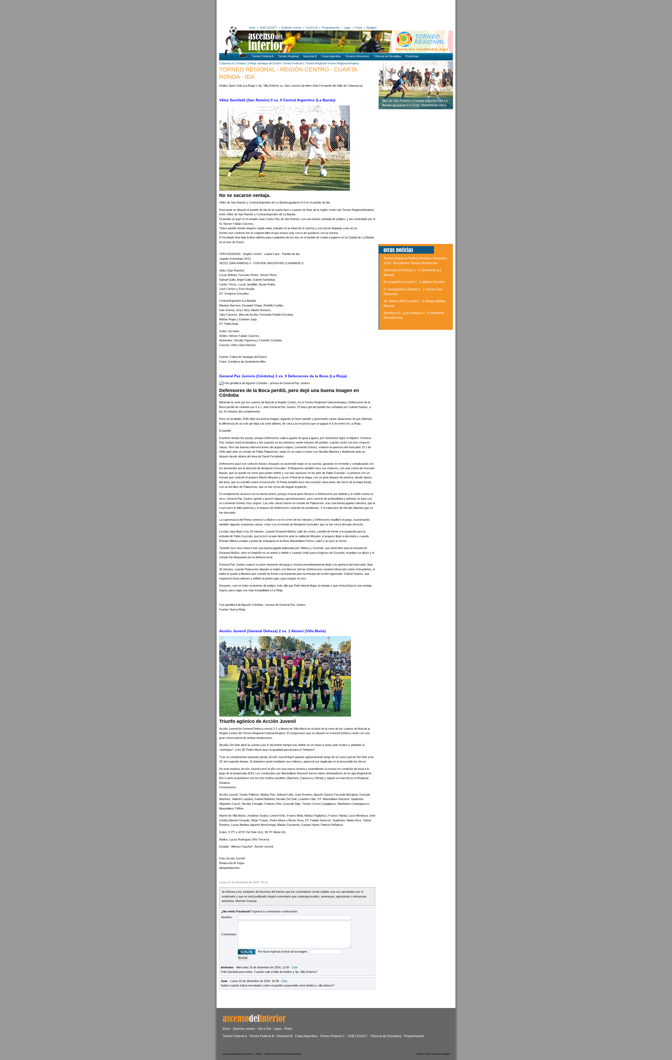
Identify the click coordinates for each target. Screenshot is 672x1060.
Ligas (347, 27)
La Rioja (251, 63)
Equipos (371, 27)
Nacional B (310, 56)
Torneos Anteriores (357, 56)
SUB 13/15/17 (268, 27)
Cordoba (239, 63)
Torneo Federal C (293, 63)
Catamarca (226, 63)
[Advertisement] (296, 12)
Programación (331, 27)
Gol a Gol (264, 1029)
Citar (295, 967)
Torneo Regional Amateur (343, 63)
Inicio (252, 27)
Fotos (358, 27)
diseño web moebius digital (433, 1053)
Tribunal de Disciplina (387, 56)
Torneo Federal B (261, 1036)
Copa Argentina (331, 56)
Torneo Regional (288, 56)
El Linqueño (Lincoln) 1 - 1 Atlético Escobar (414, 282)
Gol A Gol (312, 27)
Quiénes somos (291, 27)
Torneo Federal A (263, 56)
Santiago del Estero (269, 63)
